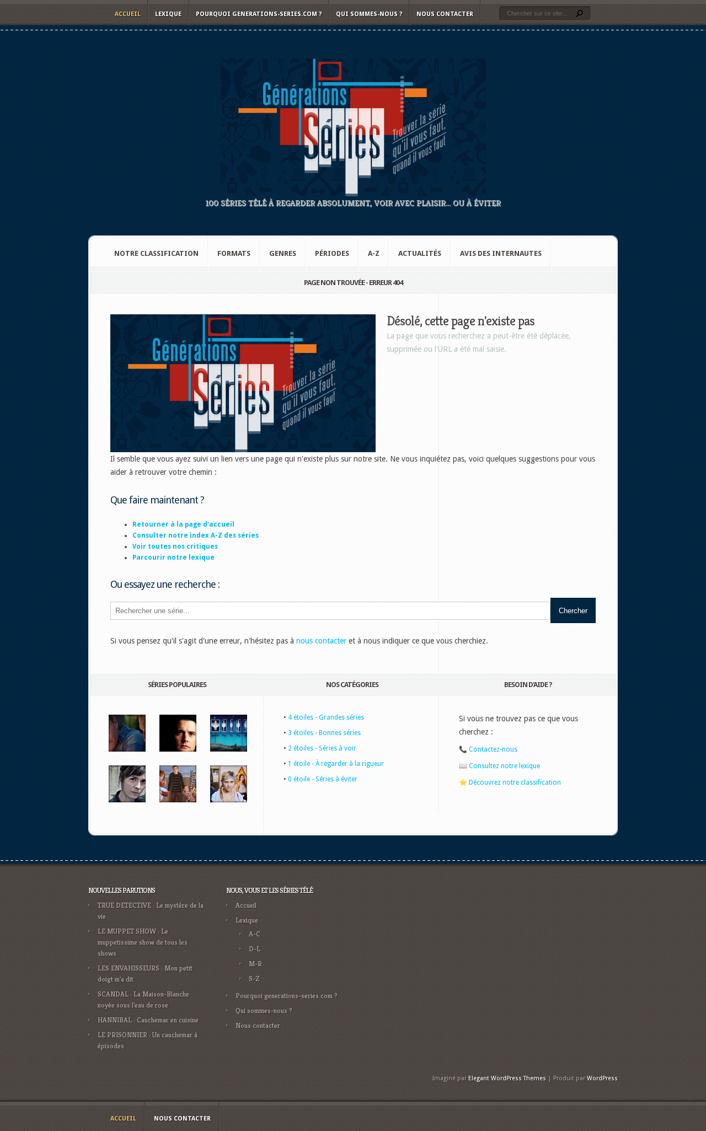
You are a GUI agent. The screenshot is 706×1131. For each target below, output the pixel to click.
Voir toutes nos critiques (175, 546)
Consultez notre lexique (504, 766)
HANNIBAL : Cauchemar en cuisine (148, 1020)
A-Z (373, 253)
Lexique (168, 14)
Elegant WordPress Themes (507, 1078)
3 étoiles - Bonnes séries (324, 733)
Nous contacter (444, 14)
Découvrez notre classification (515, 782)
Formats (233, 253)
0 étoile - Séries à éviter (322, 779)
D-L (254, 948)
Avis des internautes (501, 253)
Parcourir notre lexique (173, 557)
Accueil (128, 14)
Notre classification (156, 253)
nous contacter (321, 640)
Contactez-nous (493, 749)
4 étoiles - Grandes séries (326, 717)
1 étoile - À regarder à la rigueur (336, 764)
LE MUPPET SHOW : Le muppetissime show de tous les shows (143, 942)
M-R (255, 963)
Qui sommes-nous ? (369, 14)
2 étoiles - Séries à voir (322, 748)
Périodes (332, 253)
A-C (254, 934)
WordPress (602, 1078)
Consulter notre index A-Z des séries (195, 535)
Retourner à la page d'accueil (183, 524)
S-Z (254, 978)
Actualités (419, 253)
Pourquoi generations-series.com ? (259, 14)
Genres (282, 253)
